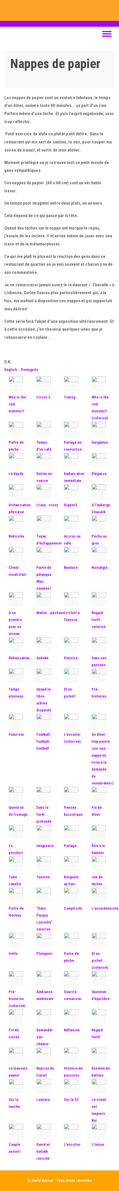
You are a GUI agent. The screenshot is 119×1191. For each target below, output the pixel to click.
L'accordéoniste (105, 908)
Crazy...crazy (47, 505)
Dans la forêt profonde (44, 814)
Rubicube (16, 536)
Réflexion (72, 1030)
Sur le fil (71, 1099)
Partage (70, 846)
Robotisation (19, 658)
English (10, 369)
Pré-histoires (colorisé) (17, 999)
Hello (13, 953)
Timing (70, 397)
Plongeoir (44, 953)
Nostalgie (100, 567)
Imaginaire (45, 846)
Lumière (43, 1099)
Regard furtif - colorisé (99, 620)
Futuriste (16, 734)
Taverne (43, 877)
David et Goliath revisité (43, 1151)
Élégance (99, 473)
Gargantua (100, 442)
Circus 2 (43, 397)
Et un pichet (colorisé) (100, 960)
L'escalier (72, 1144)
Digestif (70, 505)
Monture (71, 567)
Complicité (73, 908)
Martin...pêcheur (50, 613)
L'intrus (98, 1144)
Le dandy (16, 473)
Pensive (71, 658)
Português (29, 369)
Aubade (42, 658)
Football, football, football (43, 741)
